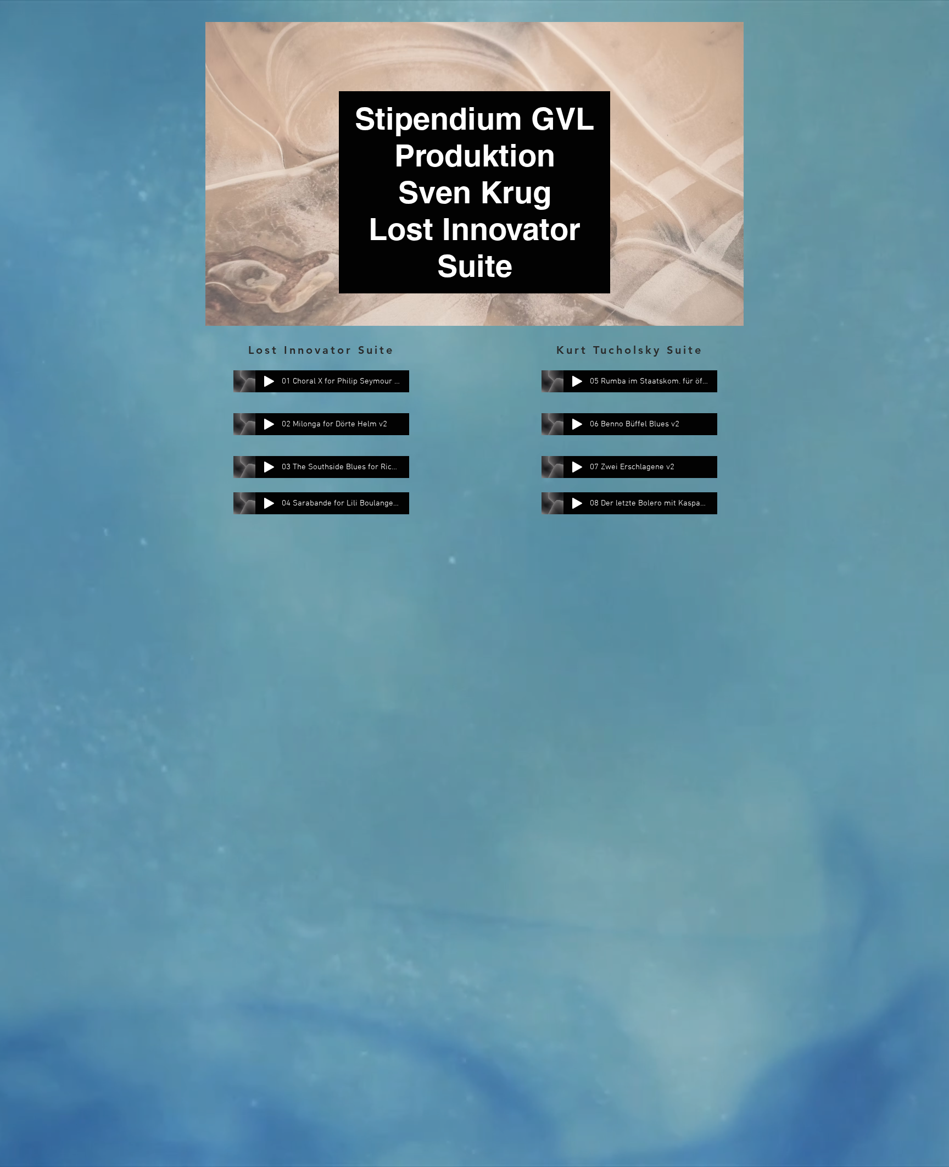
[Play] (269, 381)
